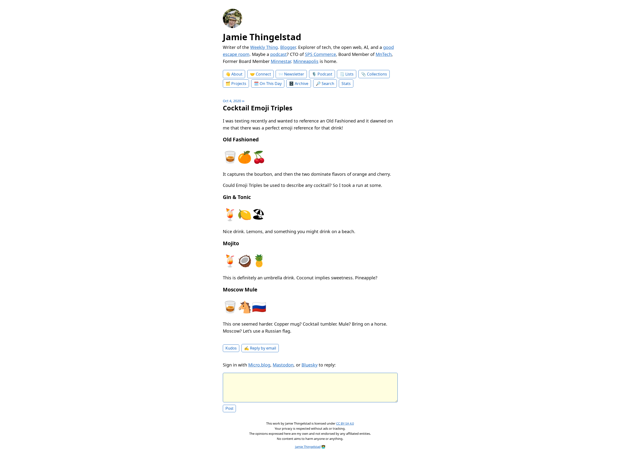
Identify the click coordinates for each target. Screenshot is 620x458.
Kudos (231, 348)
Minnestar (281, 61)
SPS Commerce (320, 54)
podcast (278, 54)
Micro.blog (259, 365)
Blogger (288, 47)
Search (328, 83)
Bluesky (310, 365)
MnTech (384, 54)
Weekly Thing (264, 47)
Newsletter (294, 74)
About (236, 74)
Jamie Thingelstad (262, 37)
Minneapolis (305, 61)
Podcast (325, 74)
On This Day (271, 83)
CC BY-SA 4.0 (345, 423)
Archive (301, 83)
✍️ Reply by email (260, 348)
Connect (263, 74)
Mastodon (283, 365)
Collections (377, 74)
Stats (346, 83)
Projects (238, 83)
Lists (349, 74)
